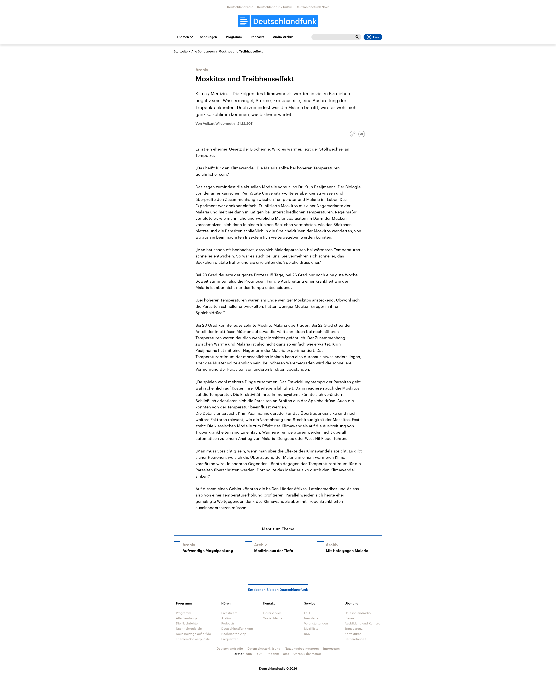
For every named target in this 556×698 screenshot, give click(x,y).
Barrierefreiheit (355, 639)
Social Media (272, 618)
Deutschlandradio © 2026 (278, 668)
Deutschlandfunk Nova (312, 7)
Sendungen (208, 36)
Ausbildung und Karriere (362, 623)
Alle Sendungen (203, 51)
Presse (349, 618)
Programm (234, 36)
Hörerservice (272, 613)
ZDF (259, 653)
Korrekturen (353, 634)
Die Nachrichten (188, 623)
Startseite (181, 51)
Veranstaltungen (316, 623)
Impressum (331, 648)
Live (376, 37)
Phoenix (273, 653)
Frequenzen (229, 639)
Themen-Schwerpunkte (193, 639)
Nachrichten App (233, 634)
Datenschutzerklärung (263, 648)
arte (286, 653)
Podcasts (257, 36)
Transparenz (353, 628)
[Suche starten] (357, 37)
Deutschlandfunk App (237, 628)
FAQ (307, 613)
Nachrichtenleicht (189, 628)
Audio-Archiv (283, 36)
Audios (226, 618)
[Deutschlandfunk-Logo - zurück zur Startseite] (278, 21)
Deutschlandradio (240, 7)
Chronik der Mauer (307, 653)
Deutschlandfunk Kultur (274, 7)
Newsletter (311, 618)
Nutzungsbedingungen (302, 648)
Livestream (229, 613)
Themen (183, 36)
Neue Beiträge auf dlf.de (193, 634)
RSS (307, 634)
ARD (249, 653)
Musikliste (311, 628)
